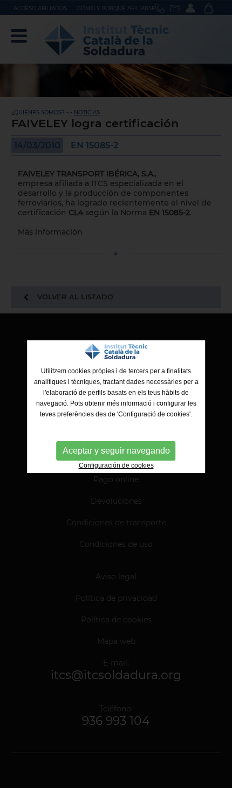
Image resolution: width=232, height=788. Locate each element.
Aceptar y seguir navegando (116, 450)
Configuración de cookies (116, 465)
